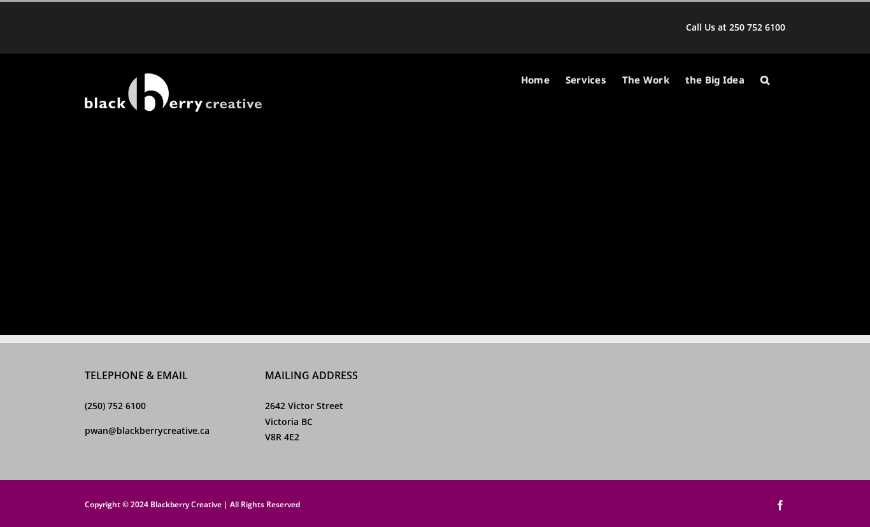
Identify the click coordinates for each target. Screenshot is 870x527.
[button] (764, 80)
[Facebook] (450, 377)
